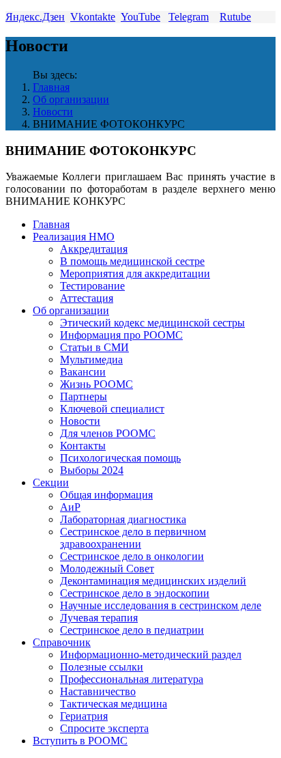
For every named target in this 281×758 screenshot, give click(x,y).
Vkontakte (92, 17)
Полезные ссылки (101, 667)
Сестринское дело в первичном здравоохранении (133, 538)
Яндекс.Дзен (35, 17)
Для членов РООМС (108, 433)
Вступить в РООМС (80, 740)
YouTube (140, 17)
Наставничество (98, 691)
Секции (51, 482)
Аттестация (86, 298)
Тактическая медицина (113, 704)
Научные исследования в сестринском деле (160, 605)
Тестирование (92, 286)
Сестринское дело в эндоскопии (134, 593)
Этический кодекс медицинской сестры (152, 322)
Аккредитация (94, 249)
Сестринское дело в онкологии (132, 556)
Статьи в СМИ (94, 347)
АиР (70, 507)
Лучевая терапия (99, 617)
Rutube (235, 17)
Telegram (188, 17)
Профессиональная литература (131, 679)
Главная (51, 87)
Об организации (71, 99)
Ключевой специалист (112, 409)
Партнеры (83, 396)
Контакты (83, 445)
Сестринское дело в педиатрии (132, 630)
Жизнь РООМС (96, 384)
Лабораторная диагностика (123, 519)
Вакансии (83, 372)
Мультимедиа (91, 359)
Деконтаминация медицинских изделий (153, 581)
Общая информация (106, 495)
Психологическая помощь (120, 458)
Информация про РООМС (121, 335)
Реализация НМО (74, 236)
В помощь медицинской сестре (132, 261)
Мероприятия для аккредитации (135, 273)
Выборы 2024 (91, 470)
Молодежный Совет (107, 568)
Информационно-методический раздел (150, 654)
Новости (53, 111)
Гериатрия (84, 716)
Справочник (62, 642)
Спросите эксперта (104, 728)
